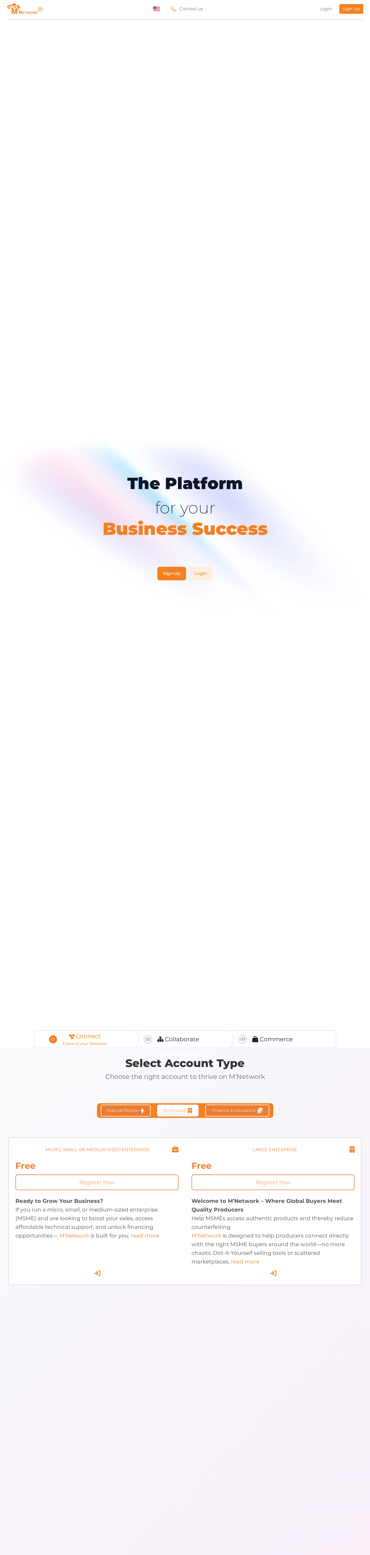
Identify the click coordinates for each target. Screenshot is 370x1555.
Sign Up (351, 8)
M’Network (74, 1235)
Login (326, 8)
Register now (97, 1182)
